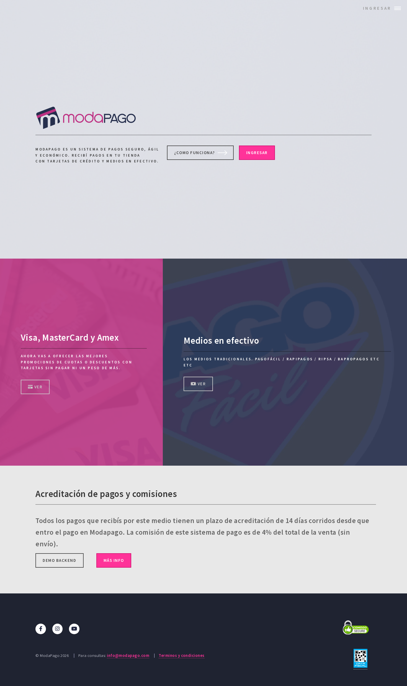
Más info (114, 560)
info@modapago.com (128, 655)
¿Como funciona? (194, 152)
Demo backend (59, 560)
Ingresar (377, 8)
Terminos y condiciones (181, 655)
